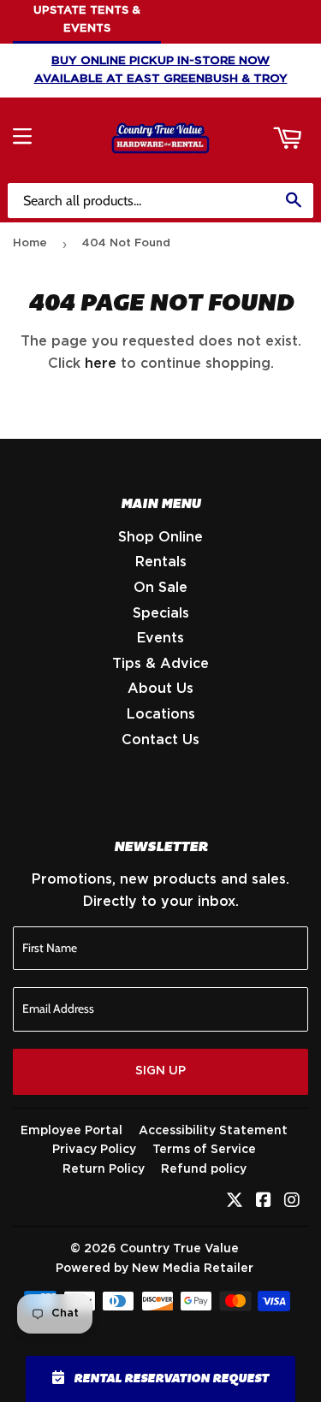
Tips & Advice (160, 664)
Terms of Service (204, 1150)
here (100, 363)
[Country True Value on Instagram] (292, 1202)
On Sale (160, 588)
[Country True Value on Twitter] (234, 1202)
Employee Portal (71, 1131)
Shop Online (160, 537)
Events (160, 638)
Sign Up (160, 1071)
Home (30, 243)
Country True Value (179, 1249)
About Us (160, 688)
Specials (161, 613)
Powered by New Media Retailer (154, 1269)
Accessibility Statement (213, 1131)
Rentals (161, 562)
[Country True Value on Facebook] (263, 1202)
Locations (161, 714)
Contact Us (160, 740)
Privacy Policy (94, 1150)
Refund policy (204, 1169)
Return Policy (103, 1169)
